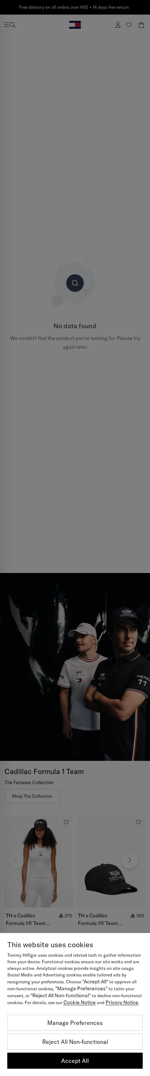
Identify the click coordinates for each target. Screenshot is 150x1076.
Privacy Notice (122, 1002)
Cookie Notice (79, 1002)
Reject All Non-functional (75, 1041)
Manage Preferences (75, 1022)
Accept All (75, 1060)
